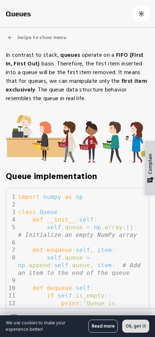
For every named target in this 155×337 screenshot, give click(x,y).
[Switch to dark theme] (141, 14)
